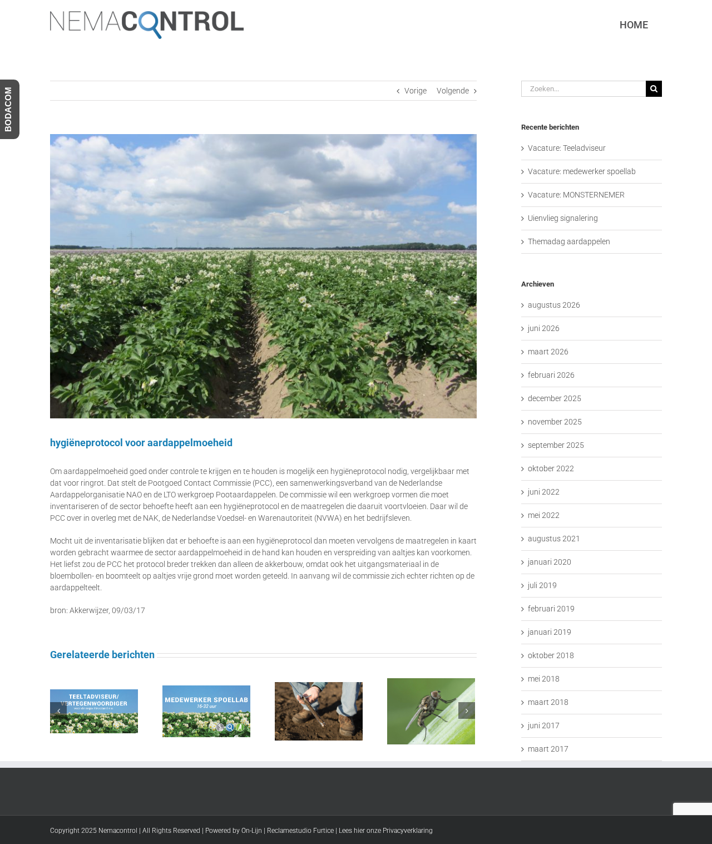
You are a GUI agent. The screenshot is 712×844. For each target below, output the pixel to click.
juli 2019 (542, 585)
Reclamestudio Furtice (300, 831)
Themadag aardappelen (569, 241)
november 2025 (555, 421)
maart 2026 (548, 351)
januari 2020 (549, 561)
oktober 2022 (551, 468)
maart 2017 (548, 748)
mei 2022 (544, 515)
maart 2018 (548, 702)
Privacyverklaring (408, 831)
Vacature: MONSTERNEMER (576, 194)
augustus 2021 (554, 538)
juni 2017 (544, 725)
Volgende (453, 90)
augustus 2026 (554, 304)
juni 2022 (544, 491)
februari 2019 (551, 608)
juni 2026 (544, 328)
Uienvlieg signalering (563, 218)
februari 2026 (551, 375)
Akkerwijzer (89, 610)
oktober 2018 (551, 655)
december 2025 (554, 398)
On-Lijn (251, 831)
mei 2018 (544, 678)
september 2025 (556, 445)
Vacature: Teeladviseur (567, 148)
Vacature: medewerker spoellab (582, 171)
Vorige (415, 90)
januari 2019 (549, 632)
